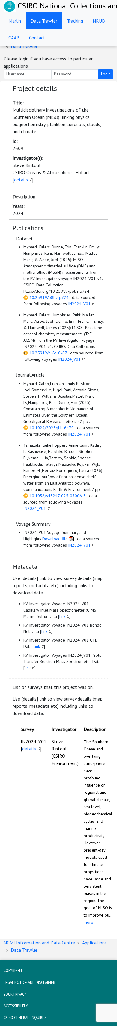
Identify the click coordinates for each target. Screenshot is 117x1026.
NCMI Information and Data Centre (39, 943)
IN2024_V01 (79, 304)
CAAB (14, 38)
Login (106, 74)
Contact (37, 38)
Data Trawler (44, 21)
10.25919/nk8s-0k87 (48, 353)
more (88, 922)
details (21, 180)
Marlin (14, 21)
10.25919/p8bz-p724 (49, 297)
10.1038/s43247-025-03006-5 (57, 495)
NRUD (99, 21)
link (62, 616)
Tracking (75, 21)
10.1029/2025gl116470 (51, 427)
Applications (94, 943)
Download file (55, 538)
